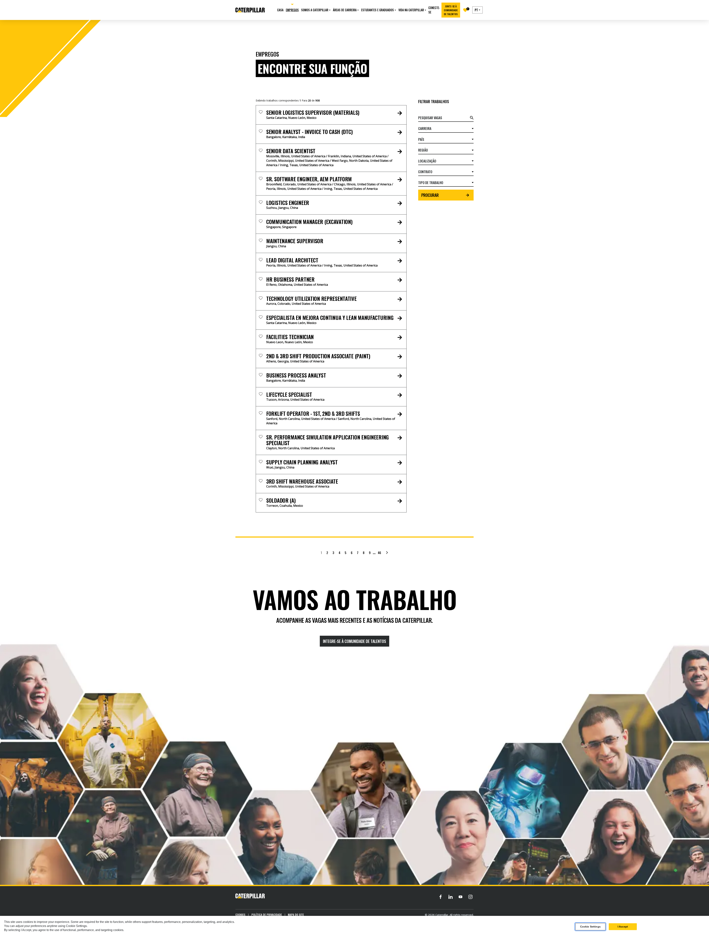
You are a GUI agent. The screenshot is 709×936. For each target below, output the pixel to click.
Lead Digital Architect (292, 260)
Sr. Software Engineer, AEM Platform (309, 179)
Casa (280, 10)
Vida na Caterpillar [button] (411, 10)
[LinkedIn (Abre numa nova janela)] (450, 896)
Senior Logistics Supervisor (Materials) (312, 112)
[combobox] (444, 128)
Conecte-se (434, 10)
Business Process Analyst (296, 375)
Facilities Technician (290, 337)
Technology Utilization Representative (311, 298)
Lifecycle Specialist (289, 394)
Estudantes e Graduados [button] (377, 10)
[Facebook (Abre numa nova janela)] (440, 896)
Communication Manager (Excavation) (309, 221)
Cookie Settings (590, 926)
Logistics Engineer (287, 202)
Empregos (292, 10)
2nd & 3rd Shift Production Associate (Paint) (318, 356)
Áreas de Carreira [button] (345, 10)
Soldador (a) (281, 500)
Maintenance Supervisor (294, 241)
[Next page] (387, 553)
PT (476, 10)
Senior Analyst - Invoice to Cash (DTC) (309, 131)
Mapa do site (296, 915)
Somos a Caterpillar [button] (314, 10)
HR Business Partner (290, 279)
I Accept (623, 926)
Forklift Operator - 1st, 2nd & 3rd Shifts (313, 413)
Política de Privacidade (266, 915)
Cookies (240, 915)
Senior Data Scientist (290, 151)
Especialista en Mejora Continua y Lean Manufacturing (329, 317)
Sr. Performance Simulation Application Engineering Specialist (327, 440)
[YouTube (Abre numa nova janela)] (460, 896)
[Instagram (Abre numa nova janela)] (470, 896)
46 (379, 553)
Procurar (430, 195)
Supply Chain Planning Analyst (302, 462)
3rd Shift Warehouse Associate (302, 481)
